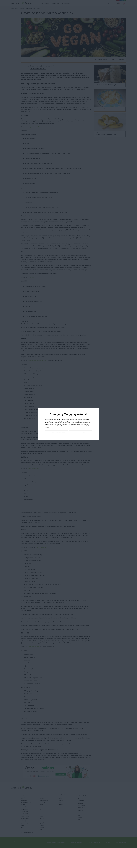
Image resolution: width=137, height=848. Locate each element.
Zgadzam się (81, 433)
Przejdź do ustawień (56, 433)
